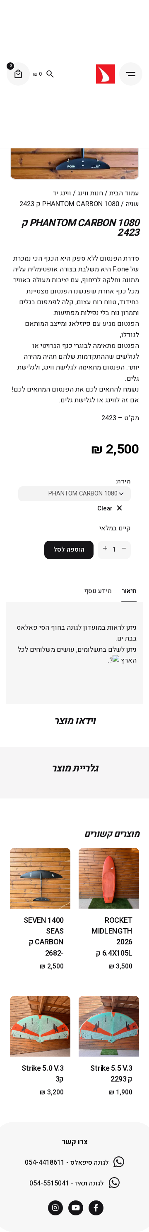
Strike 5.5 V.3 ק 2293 (111, 1074)
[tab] (129, 601)
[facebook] (96, 1207)
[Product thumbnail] (109, 878)
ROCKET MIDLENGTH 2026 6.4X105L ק (111, 937)
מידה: (123, 481)
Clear (105, 508)
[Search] (50, 74)
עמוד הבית (124, 193)
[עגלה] (18, 74)
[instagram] (55, 1207)
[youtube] (75, 1207)
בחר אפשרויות (109, 896)
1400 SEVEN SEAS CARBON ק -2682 (44, 937)
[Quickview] (120, 865)
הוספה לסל (68, 549)
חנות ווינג (90, 193)
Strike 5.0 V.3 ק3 (43, 1074)
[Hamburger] (130, 74)
